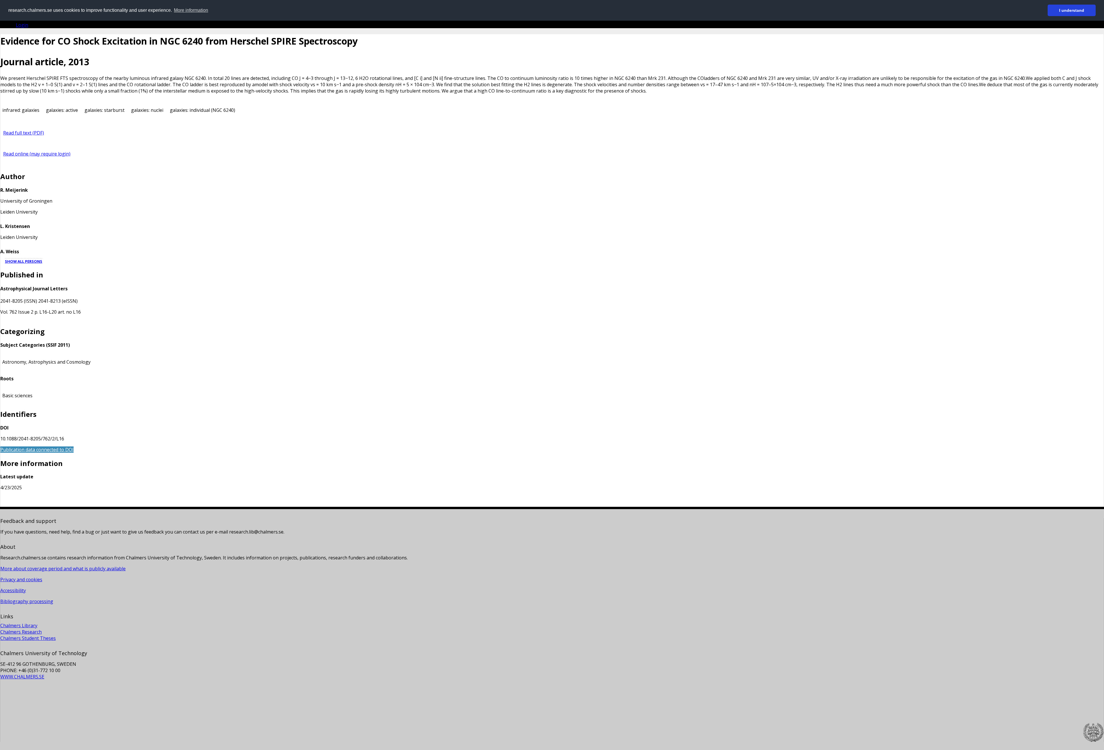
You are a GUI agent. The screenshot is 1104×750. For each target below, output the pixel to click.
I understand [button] (1071, 10)
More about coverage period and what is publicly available (63, 568)
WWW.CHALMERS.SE (22, 677)
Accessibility (13, 590)
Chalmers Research (21, 632)
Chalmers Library (18, 625)
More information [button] (191, 10)
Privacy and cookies (21, 579)
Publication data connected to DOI (37, 449)
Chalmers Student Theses (28, 638)
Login (22, 25)
